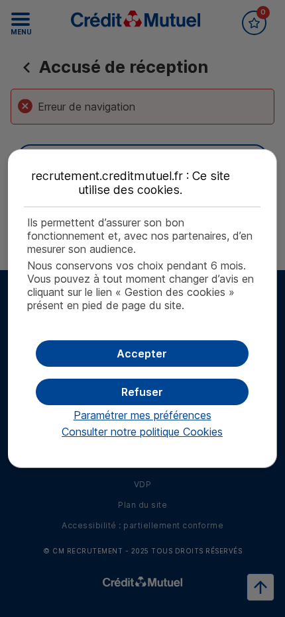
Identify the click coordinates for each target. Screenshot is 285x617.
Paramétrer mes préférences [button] (142, 415)
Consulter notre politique (142, 431)
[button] (142, 353)
